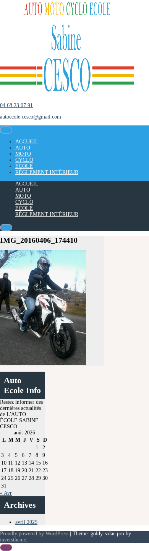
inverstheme (13, 540)
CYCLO (24, 160)
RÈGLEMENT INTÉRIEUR (46, 172)
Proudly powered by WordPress (35, 533)
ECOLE (24, 166)
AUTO (22, 148)
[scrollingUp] (6, 547)
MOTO (23, 154)
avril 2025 (26, 522)
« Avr (6, 493)
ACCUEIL (27, 142)
